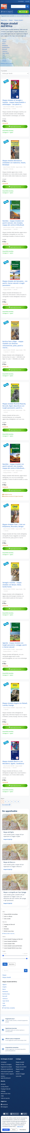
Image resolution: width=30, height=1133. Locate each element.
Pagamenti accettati (6, 1067)
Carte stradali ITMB (9, 943)
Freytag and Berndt (9, 924)
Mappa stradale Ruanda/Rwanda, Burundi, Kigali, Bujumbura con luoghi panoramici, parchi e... (14, 406)
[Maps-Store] (4, 6)
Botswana (5, 45)
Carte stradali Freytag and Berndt (13, 939)
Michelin (6, 929)
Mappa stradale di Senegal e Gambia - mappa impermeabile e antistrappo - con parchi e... (14, 102)
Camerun (4, 51)
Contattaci (3, 1062)
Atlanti (18, 1071)
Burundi (4, 49)
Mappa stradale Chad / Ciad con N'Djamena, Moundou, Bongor (13, 525)
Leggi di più (20, 1126)
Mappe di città (20, 1064)
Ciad (3, 55)
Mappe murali (20, 1069)
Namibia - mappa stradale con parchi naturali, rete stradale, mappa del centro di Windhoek (13, 223)
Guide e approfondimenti (5, 1077)
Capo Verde (5, 53)
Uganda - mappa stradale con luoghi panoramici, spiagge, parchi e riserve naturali (14, 645)
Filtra (5, 964)
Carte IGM (18, 1076)
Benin (4, 43)
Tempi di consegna (6, 1064)
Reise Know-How (5, 1093)
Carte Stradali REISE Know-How (13, 948)
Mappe (11, 20)
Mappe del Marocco (9, 862)
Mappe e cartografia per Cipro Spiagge (15, 892)
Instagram (5, 1107)
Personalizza (23, 1129)
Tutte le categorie (7, 11)
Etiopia (4, 61)
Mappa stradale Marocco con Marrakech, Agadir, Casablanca (13, 762)
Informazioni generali (7, 1071)
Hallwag (3, 1091)
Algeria (4, 40)
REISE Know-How (9, 931)
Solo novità (7, 918)
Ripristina (11, 964)
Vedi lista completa (9, 1008)
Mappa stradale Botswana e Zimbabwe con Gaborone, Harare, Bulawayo (14, 163)
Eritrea (4, 59)
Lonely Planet (4, 1086)
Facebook (5, 1104)
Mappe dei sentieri (21, 1067)
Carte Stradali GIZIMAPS (10, 941)
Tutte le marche (5, 1098)
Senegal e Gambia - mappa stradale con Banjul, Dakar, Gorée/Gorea (11, 585)
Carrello (24, 12)
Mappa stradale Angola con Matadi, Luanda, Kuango (14, 704)
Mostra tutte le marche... (9, 933)
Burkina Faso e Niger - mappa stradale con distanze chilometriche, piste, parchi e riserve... (12, 344)
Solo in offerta (8, 916)
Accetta (6, 1129)
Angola (4, 41)
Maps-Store (4, 20)
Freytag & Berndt (5, 1089)
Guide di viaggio (20, 1074)
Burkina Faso (6, 47)
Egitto (4, 57)
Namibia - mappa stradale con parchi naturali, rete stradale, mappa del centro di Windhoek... (13, 466)
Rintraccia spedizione (7, 1069)
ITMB (5, 926)
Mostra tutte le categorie (7, 63)
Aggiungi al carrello (15, 126)
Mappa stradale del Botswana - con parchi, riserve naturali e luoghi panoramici (14, 283)
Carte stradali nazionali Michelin (13, 946)
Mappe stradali (18, 20)
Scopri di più (7, 839)
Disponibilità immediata (11, 914)
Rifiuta (13, 1129)
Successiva (5, 805)
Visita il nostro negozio (7, 1074)
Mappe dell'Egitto (9, 832)
